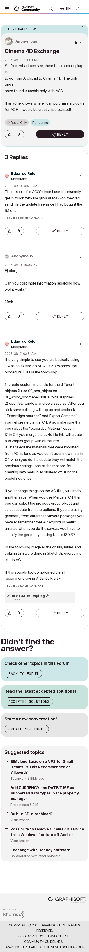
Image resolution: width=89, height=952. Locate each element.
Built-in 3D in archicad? (31, 814)
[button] (9, 134)
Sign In (80, 9)
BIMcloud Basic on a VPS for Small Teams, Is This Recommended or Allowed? (41, 767)
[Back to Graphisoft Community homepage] (28, 8)
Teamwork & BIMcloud (27, 778)
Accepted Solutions (29, 701)
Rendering (40, 122)
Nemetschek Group (67, 947)
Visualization (19, 820)
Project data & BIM (24, 805)
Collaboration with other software (35, 856)
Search (50, 8)
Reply (62, 134)
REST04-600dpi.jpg (28, 596)
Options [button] (82, 27)
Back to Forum (23, 673)
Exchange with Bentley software (40, 850)
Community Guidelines (43, 942)
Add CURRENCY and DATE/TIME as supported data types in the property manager (44, 793)
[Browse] (8, 8)
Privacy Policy (30, 936)
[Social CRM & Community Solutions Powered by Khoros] (13, 913)
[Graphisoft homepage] (67, 900)
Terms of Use (57, 936)
